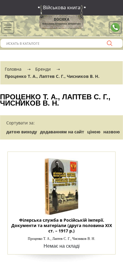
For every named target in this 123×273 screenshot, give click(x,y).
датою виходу (21, 132)
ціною (93, 132)
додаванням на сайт (62, 132)
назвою (111, 132)
